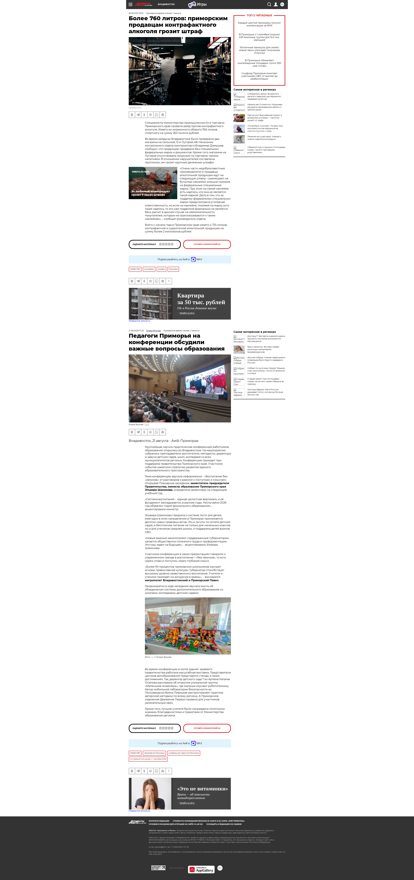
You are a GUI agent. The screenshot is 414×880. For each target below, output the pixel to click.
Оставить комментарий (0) (207, 244)
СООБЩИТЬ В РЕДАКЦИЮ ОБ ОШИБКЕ (224, 824)
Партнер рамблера (176, 868)
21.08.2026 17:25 (136, 330)
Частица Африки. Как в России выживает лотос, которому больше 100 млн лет (265, 392)
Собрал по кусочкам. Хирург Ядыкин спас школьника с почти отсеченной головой (266, 371)
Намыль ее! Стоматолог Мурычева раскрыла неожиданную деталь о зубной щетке (264, 107)
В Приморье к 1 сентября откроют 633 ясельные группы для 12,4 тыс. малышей (259, 37)
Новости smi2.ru (139, 320)
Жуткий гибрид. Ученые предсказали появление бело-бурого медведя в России (266, 360)
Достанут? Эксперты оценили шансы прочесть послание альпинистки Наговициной (266, 338)
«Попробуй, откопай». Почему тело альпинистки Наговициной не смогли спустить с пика (265, 128)
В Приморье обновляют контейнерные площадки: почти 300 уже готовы (259, 63)
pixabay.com (135, 107)
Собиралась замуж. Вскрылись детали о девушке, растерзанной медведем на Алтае (264, 96)
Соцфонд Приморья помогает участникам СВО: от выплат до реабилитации (259, 76)
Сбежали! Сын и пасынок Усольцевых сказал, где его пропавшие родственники (266, 150)
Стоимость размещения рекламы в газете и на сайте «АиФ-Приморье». (209, 821)
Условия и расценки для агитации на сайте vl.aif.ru (176, 824)
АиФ (147, 424)
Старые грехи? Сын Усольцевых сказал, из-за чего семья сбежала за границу (265, 381)
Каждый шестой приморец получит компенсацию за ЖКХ (259, 24)
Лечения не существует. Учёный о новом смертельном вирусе (264, 137)
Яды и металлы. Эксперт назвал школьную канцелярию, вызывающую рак (263, 349)
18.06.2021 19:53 (136, 13)
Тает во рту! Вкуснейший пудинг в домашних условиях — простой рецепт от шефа (264, 118)
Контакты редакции (159, 821)
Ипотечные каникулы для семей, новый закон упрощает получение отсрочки (259, 50)
